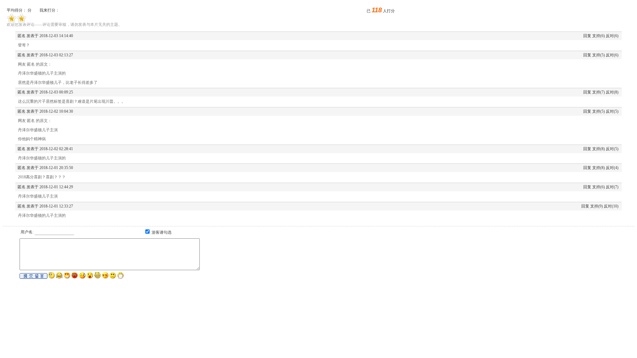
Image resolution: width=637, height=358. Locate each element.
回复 (587, 35)
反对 (610, 35)
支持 (596, 35)
